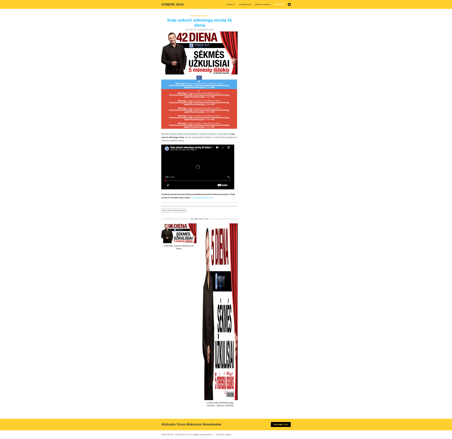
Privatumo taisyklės (223, 434)
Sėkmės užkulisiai (199, 16)
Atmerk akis (172, 4)
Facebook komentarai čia (202, 197)
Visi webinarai (245, 4)
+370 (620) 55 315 (181, 434)
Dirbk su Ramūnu (263, 4)
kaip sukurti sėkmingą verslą (174, 210)
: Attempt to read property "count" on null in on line (199, 85)
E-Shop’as (230, 4)
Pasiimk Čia (281, 424)
